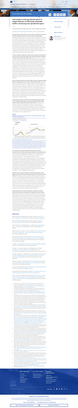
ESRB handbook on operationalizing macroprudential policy (32, 284)
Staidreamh (35, 6)
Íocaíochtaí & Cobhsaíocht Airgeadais (27, 6)
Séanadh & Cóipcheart (37, 374)
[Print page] (50, 14)
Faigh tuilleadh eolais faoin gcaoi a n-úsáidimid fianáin (46, 402)
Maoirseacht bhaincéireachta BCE (60, 6)
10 (30, 111)
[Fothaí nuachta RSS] (67, 389)
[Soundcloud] (64, 389)
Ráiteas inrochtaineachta (50, 381)
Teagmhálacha (23, 380)
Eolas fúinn (54, 4)
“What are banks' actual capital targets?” (34, 362)
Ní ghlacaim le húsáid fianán (53, 405)
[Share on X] (54, 14)
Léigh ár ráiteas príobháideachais (29, 402)
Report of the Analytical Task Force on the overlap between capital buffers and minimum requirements (29, 272)
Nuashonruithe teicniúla (37, 375)
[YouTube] (62, 389)
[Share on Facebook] (58, 14)
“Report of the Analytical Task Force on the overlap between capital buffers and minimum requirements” (29, 357)
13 (34, 169)
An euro (41, 6)
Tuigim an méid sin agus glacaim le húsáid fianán (24, 405)
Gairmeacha (65, 4)
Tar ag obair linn (23, 375)
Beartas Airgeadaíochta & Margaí (15, 6)
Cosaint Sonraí (48, 375)
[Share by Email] (64, 14)
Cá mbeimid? (22, 382)
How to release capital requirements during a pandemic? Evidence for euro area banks (29, 255)
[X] (54, 389)
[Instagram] (59, 389)
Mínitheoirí (22, 377)
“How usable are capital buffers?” (20, 307)
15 (23, 181)
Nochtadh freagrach (37, 377)
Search (63, 2)
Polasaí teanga (49, 382)
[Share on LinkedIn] (61, 14)
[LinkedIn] (57, 389)
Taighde (45, 6)
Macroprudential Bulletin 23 (28, 31)
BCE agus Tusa (60, 4)
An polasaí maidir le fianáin (51, 379)
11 (23, 156)
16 (42, 184)
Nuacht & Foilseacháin (51, 6)
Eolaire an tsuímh (13, 385)
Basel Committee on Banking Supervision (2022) (35, 321)
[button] (65, 2)
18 (40, 199)
